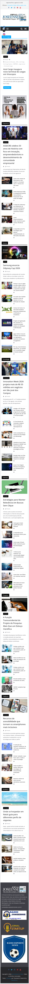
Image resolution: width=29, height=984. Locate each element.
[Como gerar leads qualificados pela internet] (7, 525)
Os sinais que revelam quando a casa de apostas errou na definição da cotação (19, 299)
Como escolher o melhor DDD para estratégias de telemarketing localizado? (18, 769)
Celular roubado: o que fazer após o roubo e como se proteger (19, 757)
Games (5, 261)
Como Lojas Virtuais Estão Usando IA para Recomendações (19, 543)
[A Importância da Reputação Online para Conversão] (7, 535)
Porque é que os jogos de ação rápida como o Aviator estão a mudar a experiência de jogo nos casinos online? (19, 287)
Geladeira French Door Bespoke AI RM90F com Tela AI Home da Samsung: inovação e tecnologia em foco (19, 446)
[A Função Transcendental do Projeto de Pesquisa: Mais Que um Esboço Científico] (14, 604)
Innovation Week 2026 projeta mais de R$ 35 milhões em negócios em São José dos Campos (13, 387)
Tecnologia (6, 378)
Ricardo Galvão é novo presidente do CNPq (19, 679)
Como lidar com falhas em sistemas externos (19, 575)
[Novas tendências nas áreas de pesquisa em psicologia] (7, 660)
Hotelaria (6, 808)
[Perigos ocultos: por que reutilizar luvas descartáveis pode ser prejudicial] (7, 650)
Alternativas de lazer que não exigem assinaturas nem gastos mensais (19, 585)
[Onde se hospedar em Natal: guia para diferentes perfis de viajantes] (14, 799)
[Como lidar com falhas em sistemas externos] (7, 576)
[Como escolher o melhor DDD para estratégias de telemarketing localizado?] (7, 770)
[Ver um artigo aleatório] (25, 29)
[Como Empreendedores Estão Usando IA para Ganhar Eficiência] (7, 221)
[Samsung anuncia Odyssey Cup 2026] (14, 252)
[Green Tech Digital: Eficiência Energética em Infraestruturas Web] (7, 468)
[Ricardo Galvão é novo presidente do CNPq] (7, 680)
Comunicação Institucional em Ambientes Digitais (18, 566)
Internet (6, 496)
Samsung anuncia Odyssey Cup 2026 (11, 266)
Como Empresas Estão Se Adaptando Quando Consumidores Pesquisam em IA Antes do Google (19, 195)
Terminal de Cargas (8, 66)
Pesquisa (5, 613)
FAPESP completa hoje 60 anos (19, 688)
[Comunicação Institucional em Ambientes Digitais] (7, 567)
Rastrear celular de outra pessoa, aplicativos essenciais (19, 780)
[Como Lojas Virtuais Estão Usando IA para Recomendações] (7, 544)
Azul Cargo (21, 62)
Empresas (6, 142)
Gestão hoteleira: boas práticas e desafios (19, 859)
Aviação (5, 56)
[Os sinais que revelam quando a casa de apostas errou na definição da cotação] (7, 300)
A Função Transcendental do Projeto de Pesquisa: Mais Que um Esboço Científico (12, 623)
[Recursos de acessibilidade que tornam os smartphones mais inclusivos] (14, 706)
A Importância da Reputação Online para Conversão (19, 534)
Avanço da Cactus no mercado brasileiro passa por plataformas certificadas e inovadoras (19, 311)
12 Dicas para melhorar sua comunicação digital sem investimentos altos (18, 555)
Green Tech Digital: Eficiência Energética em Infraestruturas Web (19, 467)
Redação (6, 59)
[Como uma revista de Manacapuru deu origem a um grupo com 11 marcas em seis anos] (7, 183)
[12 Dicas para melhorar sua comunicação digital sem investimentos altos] (7, 556)
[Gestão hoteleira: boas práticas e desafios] (7, 860)
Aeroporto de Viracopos (10, 62)
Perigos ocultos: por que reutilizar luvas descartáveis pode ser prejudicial (19, 649)
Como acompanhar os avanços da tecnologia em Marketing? (19, 434)
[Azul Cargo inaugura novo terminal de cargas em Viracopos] (14, 47)
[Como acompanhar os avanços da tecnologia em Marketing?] (7, 435)
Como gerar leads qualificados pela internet (18, 524)
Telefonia (6, 715)
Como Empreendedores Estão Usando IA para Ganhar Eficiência (19, 220)
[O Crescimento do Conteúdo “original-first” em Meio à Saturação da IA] (7, 425)
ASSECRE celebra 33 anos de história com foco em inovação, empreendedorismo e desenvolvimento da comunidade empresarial (13, 154)
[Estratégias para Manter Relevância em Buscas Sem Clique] (14, 487)
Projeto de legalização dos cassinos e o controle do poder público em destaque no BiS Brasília (19, 324)
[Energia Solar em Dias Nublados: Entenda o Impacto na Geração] (7, 458)
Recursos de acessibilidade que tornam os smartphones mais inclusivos (14, 722)
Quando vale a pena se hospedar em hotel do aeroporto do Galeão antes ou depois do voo (19, 869)
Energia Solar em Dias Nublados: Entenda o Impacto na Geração (19, 457)
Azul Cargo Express (7, 64)
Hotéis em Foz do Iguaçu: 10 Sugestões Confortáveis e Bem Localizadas (19, 849)
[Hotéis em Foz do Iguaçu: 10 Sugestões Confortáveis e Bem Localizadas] (7, 850)
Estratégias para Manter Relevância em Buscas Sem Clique (14, 502)
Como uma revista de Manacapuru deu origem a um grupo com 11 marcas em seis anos (19, 182)
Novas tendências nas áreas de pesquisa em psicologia (19, 659)
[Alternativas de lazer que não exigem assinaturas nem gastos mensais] (7, 586)
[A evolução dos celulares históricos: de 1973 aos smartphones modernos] (7, 748)
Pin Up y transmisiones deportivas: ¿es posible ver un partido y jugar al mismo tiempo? (19, 349)
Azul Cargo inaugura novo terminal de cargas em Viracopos (14, 71)
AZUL (17, 62)
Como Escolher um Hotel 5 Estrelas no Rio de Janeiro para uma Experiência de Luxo (19, 838)
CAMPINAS (15, 64)
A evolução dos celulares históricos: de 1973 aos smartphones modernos (19, 747)
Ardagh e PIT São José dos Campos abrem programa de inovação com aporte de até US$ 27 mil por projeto (19, 412)
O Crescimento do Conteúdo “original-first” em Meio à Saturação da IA (18, 424)
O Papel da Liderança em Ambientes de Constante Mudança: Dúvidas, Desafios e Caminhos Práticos (19, 208)
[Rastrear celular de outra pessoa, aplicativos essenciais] (7, 781)
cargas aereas (22, 64)
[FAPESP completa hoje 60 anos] (7, 688)
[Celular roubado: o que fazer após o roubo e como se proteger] (7, 758)
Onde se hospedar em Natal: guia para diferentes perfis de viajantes (13, 816)
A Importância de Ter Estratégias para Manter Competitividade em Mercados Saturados (19, 232)
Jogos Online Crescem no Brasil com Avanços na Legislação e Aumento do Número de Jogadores (19, 337)
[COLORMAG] (14, 886)
